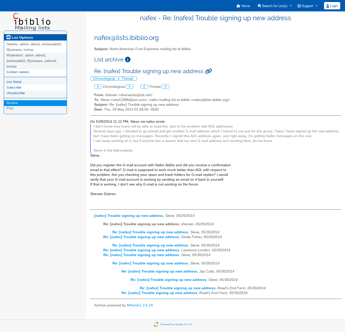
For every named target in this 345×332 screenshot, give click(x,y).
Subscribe (14, 87)
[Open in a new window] (128, 59)
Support (307, 5)
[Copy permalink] (208, 71)
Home (245, 5)
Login (333, 5)
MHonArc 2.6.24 (140, 305)
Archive (12, 103)
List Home (14, 82)
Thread (127, 78)
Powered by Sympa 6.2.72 (176, 324)
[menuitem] (243, 5)
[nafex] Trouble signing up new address (128, 216)
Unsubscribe (16, 93)
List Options (22, 37)
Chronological (104, 78)
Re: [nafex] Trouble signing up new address (150, 232)
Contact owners (18, 72)
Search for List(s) (274, 5)
